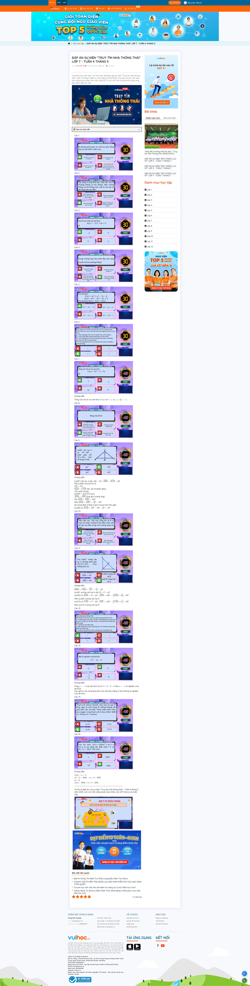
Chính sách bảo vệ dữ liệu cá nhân (108, 924)
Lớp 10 (150, 236)
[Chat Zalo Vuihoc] (244, 973)
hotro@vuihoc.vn (77, 921)
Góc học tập (88, 8)
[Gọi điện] (244, 980)
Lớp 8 (149, 226)
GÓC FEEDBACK (116, 8)
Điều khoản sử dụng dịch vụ (106, 927)
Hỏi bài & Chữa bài (162, 924)
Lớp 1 (149, 189)
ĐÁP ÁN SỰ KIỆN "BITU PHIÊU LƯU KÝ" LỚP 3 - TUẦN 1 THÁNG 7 (160, 160)
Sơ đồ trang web (131, 927)
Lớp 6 (149, 215)
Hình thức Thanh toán (104, 918)
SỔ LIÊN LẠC (132, 7)
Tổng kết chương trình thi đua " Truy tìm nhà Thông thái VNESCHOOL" (161, 152)
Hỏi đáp (101, 8)
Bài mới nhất (170, 118)
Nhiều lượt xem (153, 118)
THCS (59, 2)
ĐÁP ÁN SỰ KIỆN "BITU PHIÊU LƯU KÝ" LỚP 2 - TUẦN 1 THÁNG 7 (160, 167)
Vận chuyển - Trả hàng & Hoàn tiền (108, 921)
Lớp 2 (149, 195)
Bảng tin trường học (162, 918)
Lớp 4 (149, 205)
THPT (64, 2)
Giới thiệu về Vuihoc (132, 918)
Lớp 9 (149, 231)
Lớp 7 (112, 66)
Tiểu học (52, 2)
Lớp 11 (150, 241)
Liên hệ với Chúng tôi (133, 921)
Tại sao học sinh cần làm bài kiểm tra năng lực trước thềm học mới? (105, 887)
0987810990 (176, 2)
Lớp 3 (149, 200)
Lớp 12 (150, 246)
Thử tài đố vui (160, 921)
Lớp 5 (149, 210)
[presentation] (102, 400)
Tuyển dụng (130, 924)
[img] (125, 26)
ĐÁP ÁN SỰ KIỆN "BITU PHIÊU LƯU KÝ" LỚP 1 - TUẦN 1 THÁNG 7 (160, 174)
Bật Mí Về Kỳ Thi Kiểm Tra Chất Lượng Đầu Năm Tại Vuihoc (101, 878)
